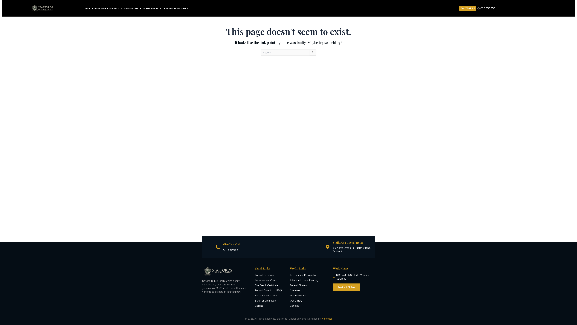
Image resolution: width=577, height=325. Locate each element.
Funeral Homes (131, 8)
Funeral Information (110, 8)
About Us (96, 8)
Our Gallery (182, 8)
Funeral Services (150, 8)
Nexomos (327, 318)
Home (87, 8)
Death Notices (169, 8)
